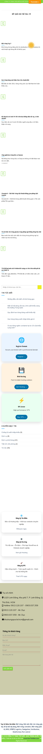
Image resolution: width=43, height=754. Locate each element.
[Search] (41, 6)
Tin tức (4, 448)
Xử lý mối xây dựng (10, 727)
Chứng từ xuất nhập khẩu (11, 432)
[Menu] (3, 6)
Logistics (18, 729)
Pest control (26, 732)
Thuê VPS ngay (21, 576)
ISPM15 (12, 729)
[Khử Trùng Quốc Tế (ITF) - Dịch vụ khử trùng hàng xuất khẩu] (22, 6)
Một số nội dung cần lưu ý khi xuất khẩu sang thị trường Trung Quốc (24, 307)
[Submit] (40, 287)
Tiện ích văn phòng (8, 444)
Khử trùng (19, 724)
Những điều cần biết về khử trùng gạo (21, 299)
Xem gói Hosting (21, 553)
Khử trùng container (24, 727)
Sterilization (35, 729)
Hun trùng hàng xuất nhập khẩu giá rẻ (21, 319)
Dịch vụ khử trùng (8, 440)
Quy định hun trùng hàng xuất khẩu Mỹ (21, 312)
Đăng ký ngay (21, 529)
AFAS (7, 729)
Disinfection (17, 732)
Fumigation (26, 729)
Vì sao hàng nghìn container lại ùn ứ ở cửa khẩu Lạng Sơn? (24, 327)
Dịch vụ (4, 436)
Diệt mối (26, 724)
